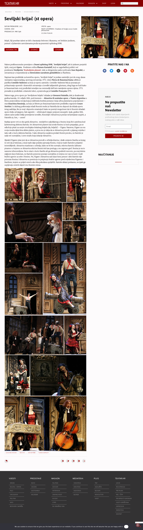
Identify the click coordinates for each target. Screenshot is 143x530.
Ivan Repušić (32, 452)
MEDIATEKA (78, 478)
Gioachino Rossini (11, 452)
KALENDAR (80, 3)
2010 (12, 29)
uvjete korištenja (121, 131)
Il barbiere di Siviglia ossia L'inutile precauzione (59, 29)
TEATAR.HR (11, 3)
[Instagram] (118, 71)
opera (49, 26)
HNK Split (18, 31)
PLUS (96, 478)
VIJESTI (51, 3)
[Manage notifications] (138, 525)
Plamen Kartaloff (44, 452)
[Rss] (132, 71)
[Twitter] (111, 71)
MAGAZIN (91, 3)
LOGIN (113, 3)
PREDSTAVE (65, 3)
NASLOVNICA (8, 12)
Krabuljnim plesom (32, 70)
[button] (63, 461)
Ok (126, 526)
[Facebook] (104, 71)
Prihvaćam (117, 131)
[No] (140, 526)
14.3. (21, 26)
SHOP (104, 3)
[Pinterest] (125, 71)
